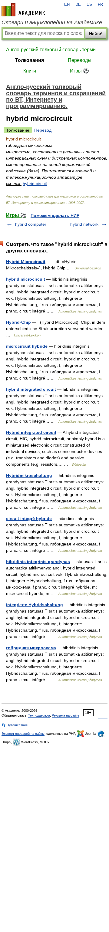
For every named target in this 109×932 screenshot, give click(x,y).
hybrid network (84, 224)
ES (89, 4)
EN (67, 4)
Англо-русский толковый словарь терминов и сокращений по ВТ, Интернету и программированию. (54, 49)
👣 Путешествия (15, 725)
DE (78, 4)
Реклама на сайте (65, 715)
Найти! (95, 33)
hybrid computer (30, 224)
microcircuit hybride (27, 346)
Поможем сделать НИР (55, 215)
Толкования (29, 60)
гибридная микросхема (31, 647)
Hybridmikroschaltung (29, 475)
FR (100, 4)
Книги (29, 70)
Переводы (79, 60)
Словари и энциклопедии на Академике (52, 22)
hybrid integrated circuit (31, 389)
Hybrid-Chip (18, 322)
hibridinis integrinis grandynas (38, 561)
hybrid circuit (35, 183)
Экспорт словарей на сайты (23, 733)
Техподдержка (39, 715)
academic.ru (23, 9)
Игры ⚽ (79, 70)
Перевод (42, 130)
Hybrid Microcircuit (25, 261)
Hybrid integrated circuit (31, 432)
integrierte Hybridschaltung (34, 604)
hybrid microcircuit (25, 279)
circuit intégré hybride (29, 518)
